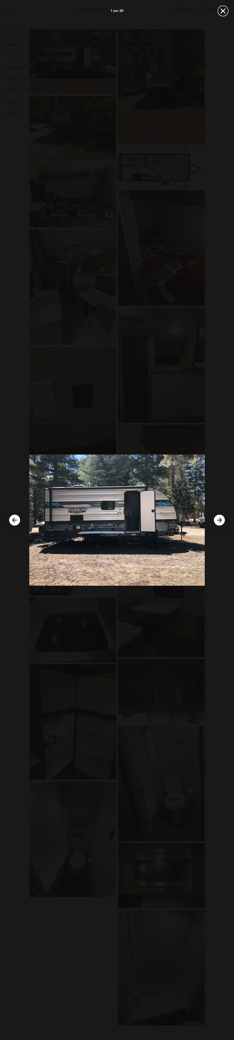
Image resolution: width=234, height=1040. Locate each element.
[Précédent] (14, 520)
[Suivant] (219, 520)
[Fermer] (223, 10)
